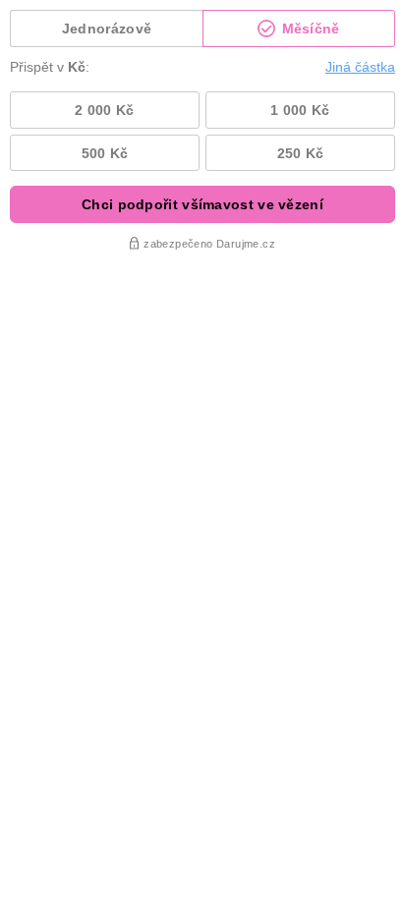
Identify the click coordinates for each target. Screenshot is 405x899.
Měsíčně (308, 28)
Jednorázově (106, 28)
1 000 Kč (299, 110)
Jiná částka (360, 67)
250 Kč (300, 153)
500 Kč (105, 153)
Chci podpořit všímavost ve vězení (202, 204)
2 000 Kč (104, 110)
